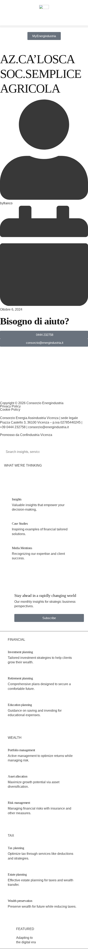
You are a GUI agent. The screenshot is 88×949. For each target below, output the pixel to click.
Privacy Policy (10, 406)
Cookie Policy (10, 409)
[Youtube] (45, 394)
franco (7, 203)
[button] (44, 26)
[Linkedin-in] (1, 394)
